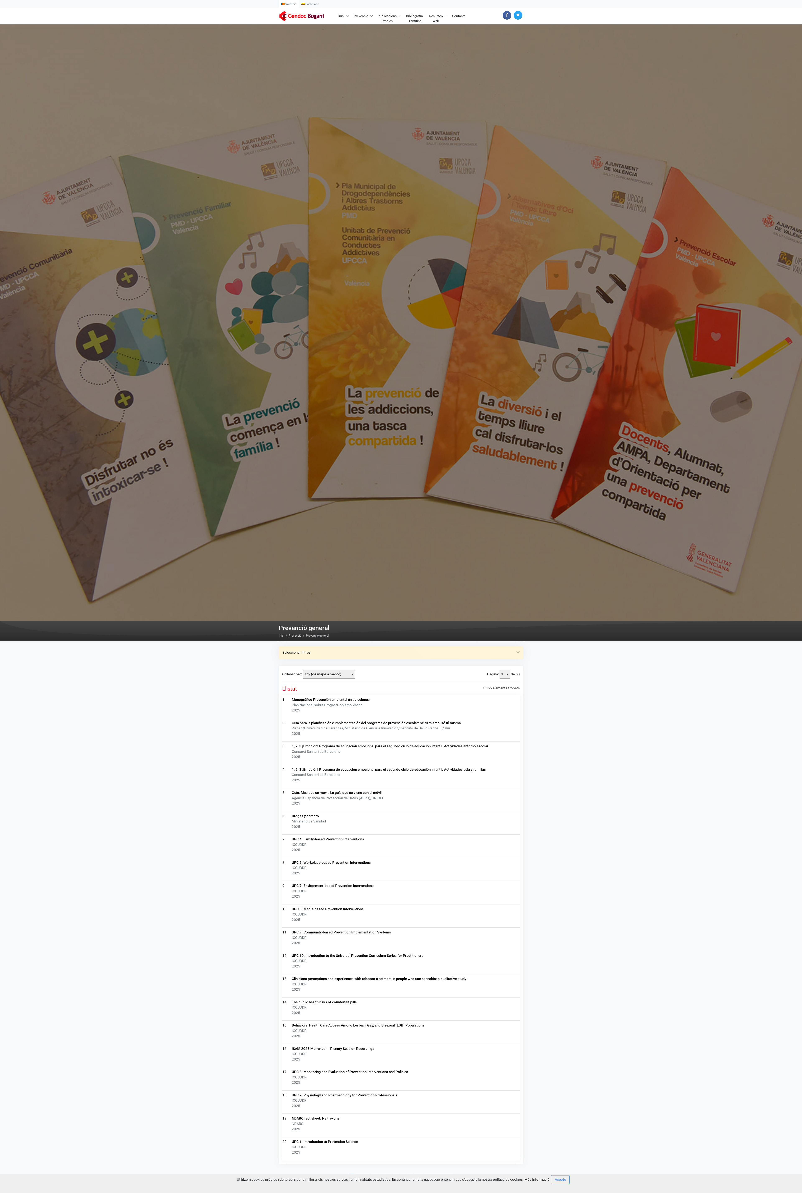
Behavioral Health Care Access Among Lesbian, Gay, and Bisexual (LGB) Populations (358, 1025)
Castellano (312, 4)
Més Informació (536, 1179)
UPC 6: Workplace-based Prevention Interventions (331, 862)
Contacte (458, 16)
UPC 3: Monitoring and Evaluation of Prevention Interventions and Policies (350, 1072)
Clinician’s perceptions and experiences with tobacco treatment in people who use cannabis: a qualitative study (379, 979)
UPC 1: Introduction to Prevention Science (325, 1142)
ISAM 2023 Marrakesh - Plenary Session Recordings (333, 1049)
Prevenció (361, 16)
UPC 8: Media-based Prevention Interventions (328, 909)
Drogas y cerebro (305, 816)
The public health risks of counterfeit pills (324, 1002)
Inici (341, 16)
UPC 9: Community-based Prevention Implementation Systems (341, 932)
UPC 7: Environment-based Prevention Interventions (333, 886)
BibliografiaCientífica (414, 18)
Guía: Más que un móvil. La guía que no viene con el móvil (337, 793)
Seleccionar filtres (296, 652)
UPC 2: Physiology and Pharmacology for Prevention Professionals (344, 1095)
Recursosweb (436, 18)
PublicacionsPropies (387, 18)
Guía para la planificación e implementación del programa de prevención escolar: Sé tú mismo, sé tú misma (376, 723)
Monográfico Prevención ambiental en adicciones (331, 699)
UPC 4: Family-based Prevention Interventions (328, 839)
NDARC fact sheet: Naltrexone (315, 1118)
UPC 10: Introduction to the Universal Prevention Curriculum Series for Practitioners (357, 955)
